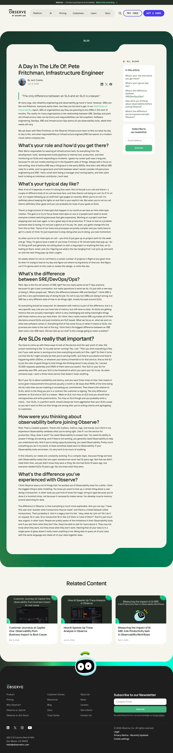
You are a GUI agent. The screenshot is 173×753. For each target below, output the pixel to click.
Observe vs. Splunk (15, 710)
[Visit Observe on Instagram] (22, 727)
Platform (37, 13)
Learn (94, 13)
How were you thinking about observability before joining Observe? (138, 104)
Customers (78, 13)
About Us (85, 694)
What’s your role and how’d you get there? (138, 77)
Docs (107, 13)
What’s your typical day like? (137, 84)
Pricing (62, 13)
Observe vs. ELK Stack (17, 715)
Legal (116, 731)
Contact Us (86, 715)
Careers (84, 704)
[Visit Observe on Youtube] (30, 727)
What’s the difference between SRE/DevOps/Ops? (136, 93)
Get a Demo (154, 13)
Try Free (133, 13)
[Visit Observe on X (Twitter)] (15, 727)
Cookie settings (121, 738)
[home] (17, 12)
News (83, 699)
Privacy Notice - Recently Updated (131, 735)
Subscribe (139, 148)
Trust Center (53, 715)
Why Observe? (13, 704)
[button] (37, 13)
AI (51, 13)
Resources (52, 699)
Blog (49, 704)
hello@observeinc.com (17, 744)
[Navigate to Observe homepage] (19, 686)
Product (10, 694)
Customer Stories (56, 694)
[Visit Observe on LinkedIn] (7, 727)
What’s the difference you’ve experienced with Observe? (137, 114)
